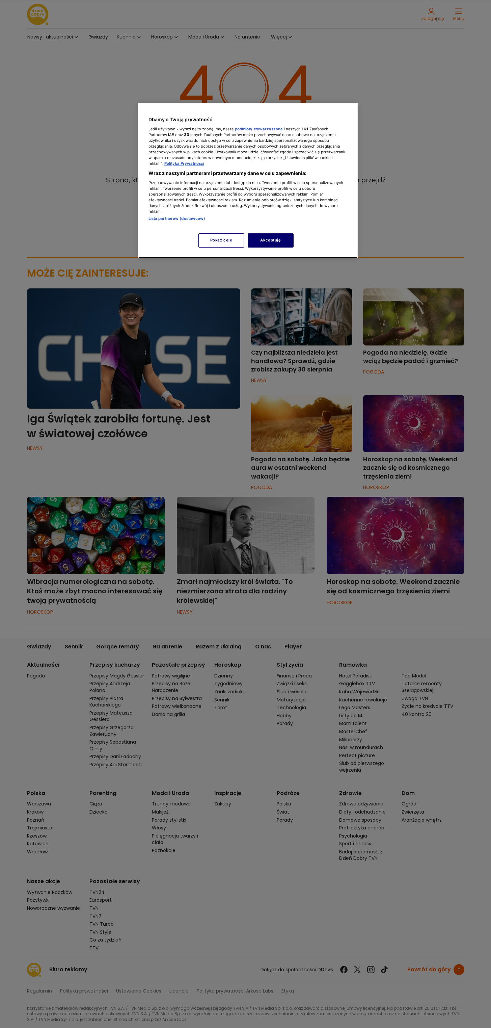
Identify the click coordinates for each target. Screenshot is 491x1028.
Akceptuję (270, 240)
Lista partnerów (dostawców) (177, 218)
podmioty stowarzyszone (259, 129)
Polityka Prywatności (184, 163)
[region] (248, 180)
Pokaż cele (221, 240)
